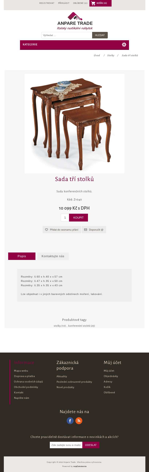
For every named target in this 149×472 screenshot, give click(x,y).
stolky (57, 326)
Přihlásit (64, 3)
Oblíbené (109, 392)
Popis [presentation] (22, 256)
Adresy (108, 381)
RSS (78, 420)
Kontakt (18, 392)
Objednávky (111, 376)
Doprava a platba (24, 376)
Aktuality (62, 376)
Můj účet (109, 370)
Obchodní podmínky (26, 387)
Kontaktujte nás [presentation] (53, 256)
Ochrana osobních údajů (28, 381)
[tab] (21, 256)
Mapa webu (21, 370)
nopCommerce (80, 466)
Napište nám (21, 398)
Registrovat (47, 3)
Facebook (70, 420)
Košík (107, 387)
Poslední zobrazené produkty (74, 381)
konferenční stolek (79, 326)
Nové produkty (65, 387)
